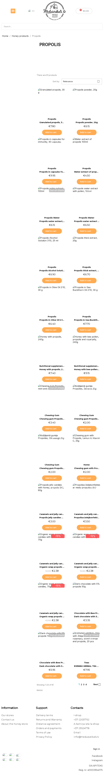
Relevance (81, 81)
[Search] (99, 26)
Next (97, 684)
